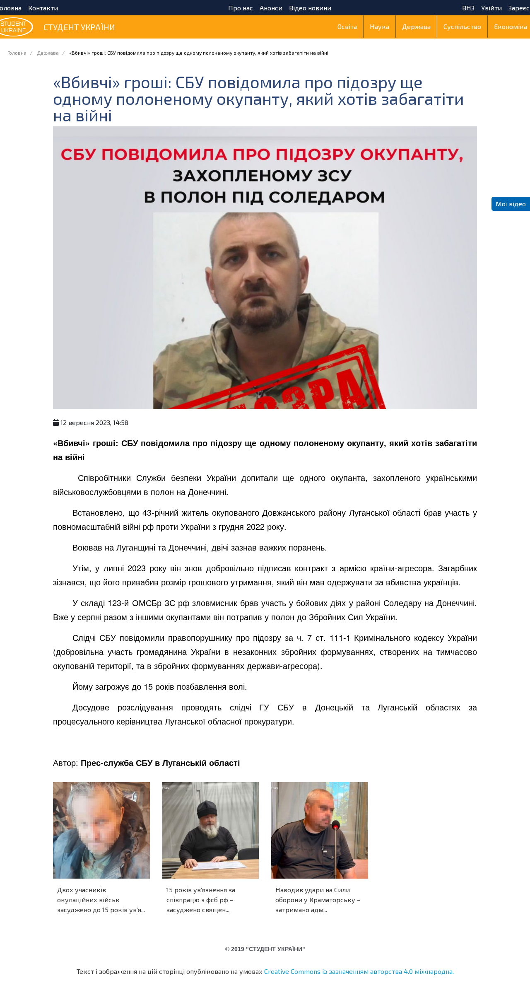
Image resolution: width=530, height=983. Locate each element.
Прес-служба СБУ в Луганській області (160, 762)
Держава (416, 26)
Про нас (240, 8)
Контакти (43, 8)
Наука (379, 26)
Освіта (347, 26)
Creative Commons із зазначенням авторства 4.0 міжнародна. (359, 971)
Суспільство (462, 26)
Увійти (491, 8)
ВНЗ (468, 8)
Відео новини (310, 8)
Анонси (271, 8)
